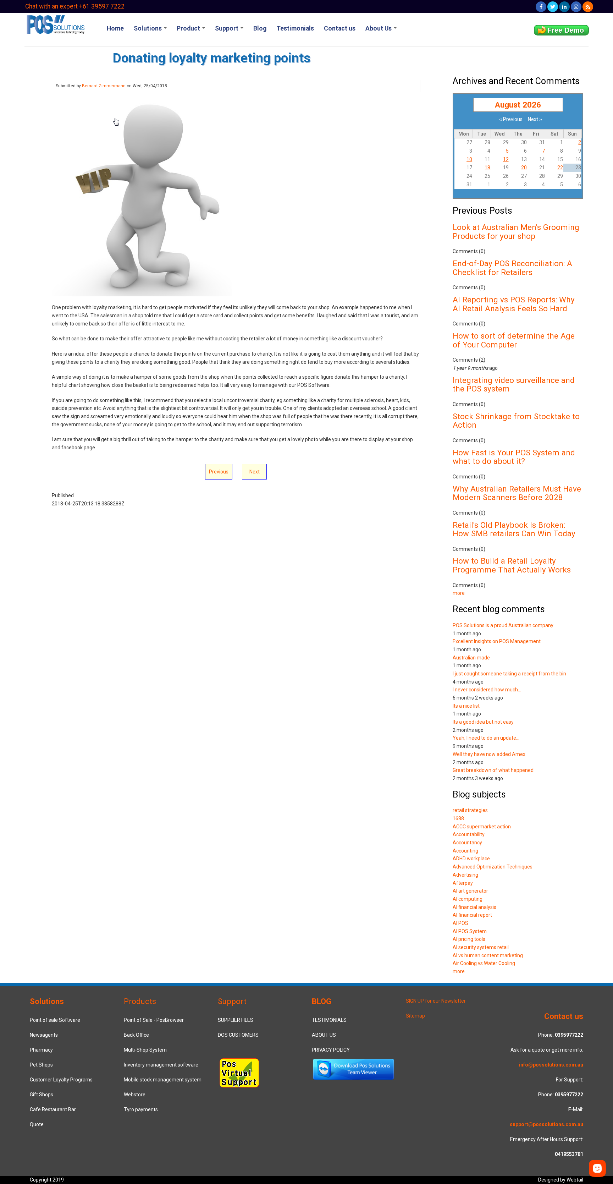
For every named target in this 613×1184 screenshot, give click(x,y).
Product (189, 28)
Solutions (148, 28)
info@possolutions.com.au (551, 1065)
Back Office (136, 1035)
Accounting (465, 851)
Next (254, 472)
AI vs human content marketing (488, 955)
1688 (458, 818)
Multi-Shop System (145, 1050)
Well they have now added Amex (489, 754)
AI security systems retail (481, 947)
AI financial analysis (474, 907)
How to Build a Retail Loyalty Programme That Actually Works (512, 565)
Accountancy (467, 842)
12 (506, 159)
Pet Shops (41, 1065)
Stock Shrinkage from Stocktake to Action (516, 421)
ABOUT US (324, 1035)
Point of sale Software (55, 1020)
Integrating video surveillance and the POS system (514, 385)
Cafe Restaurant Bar (53, 1109)
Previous (218, 472)
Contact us (339, 28)
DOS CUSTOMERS (238, 1035)
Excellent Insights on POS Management (497, 641)
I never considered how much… (487, 689)
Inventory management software (161, 1065)
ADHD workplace (471, 858)
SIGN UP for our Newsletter (436, 1001)
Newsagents (44, 1035)
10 (469, 159)
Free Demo (565, 30)
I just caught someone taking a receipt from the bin (509, 673)
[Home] (55, 24)
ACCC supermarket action (482, 826)
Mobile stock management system (162, 1079)
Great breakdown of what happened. (494, 770)
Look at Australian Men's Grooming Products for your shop (516, 232)
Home (115, 28)
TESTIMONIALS (329, 1020)
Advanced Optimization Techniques (492, 867)
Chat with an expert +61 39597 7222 (75, 6)
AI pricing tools (469, 939)
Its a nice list (466, 706)
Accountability (469, 834)
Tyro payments (141, 1109)
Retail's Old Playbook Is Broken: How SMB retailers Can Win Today (514, 529)
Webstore (134, 1094)
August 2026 (518, 104)
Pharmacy (41, 1050)
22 (560, 167)
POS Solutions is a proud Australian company (503, 625)
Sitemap (415, 1016)
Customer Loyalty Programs (61, 1079)
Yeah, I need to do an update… (486, 738)
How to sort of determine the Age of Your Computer (514, 340)
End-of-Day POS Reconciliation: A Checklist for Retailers (512, 268)
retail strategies (470, 810)
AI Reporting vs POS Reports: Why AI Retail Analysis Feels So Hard (514, 304)
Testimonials (295, 28)
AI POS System (470, 931)
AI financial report (472, 915)
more (459, 593)
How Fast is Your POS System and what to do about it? (514, 457)
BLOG (321, 1001)
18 (487, 167)
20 (524, 167)
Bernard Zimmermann (104, 85)
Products (140, 1001)
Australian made (471, 657)
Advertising (465, 875)
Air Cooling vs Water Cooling (484, 963)
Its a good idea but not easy (483, 722)
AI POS (460, 923)
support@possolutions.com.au (546, 1124)
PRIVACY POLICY (331, 1050)
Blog (259, 28)
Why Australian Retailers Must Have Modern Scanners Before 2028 (517, 493)
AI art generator (470, 891)
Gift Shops (41, 1094)
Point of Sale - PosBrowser (154, 1020)
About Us (379, 28)
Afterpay (463, 883)
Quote (37, 1124)
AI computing (467, 899)
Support (227, 28)
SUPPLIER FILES (235, 1020)
